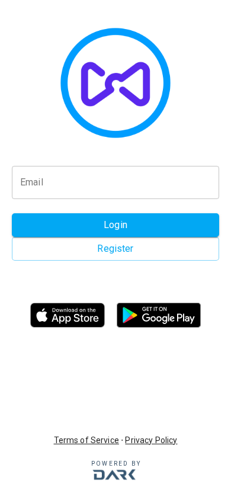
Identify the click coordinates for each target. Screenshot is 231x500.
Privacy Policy (151, 440)
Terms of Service (86, 440)
